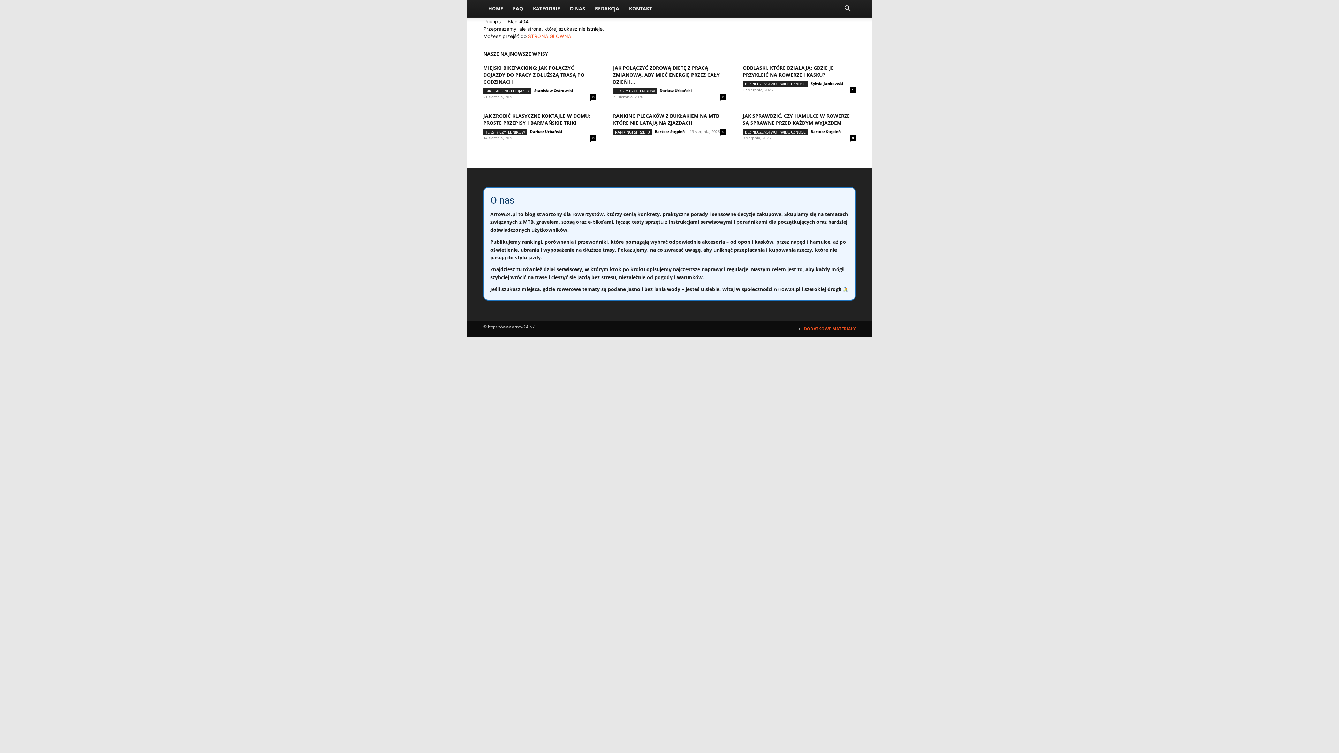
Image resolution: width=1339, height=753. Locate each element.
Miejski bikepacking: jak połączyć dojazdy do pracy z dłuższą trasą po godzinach (533, 74)
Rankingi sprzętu (632, 132)
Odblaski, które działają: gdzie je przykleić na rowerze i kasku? (788, 71)
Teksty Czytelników (635, 90)
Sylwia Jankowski (827, 83)
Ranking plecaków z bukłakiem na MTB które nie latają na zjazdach (666, 119)
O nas (577, 8)
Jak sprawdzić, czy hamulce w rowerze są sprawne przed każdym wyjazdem (796, 119)
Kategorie (546, 8)
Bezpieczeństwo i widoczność (775, 83)
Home (495, 8)
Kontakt (640, 8)
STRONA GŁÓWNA (549, 36)
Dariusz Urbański (676, 90)
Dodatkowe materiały (830, 329)
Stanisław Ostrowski (553, 90)
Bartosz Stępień (670, 131)
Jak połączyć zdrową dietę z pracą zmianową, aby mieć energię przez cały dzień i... (666, 74)
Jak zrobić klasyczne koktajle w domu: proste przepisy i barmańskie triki (536, 119)
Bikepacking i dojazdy (507, 90)
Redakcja (607, 8)
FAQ (518, 8)
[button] (847, 9)
